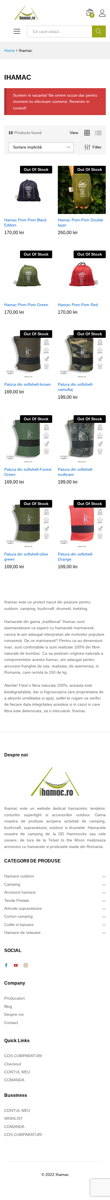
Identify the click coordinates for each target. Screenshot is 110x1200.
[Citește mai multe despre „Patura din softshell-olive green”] (27, 545)
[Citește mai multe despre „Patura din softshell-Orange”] (81, 545)
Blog (8, 1006)
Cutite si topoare (19, 924)
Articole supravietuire (23, 908)
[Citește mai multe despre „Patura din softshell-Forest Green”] (27, 460)
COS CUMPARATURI (23, 1055)
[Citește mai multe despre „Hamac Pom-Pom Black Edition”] (27, 210)
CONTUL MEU (17, 1072)
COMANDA (14, 1080)
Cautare (99, 31)
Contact (11, 1022)
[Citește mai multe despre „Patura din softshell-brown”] (27, 375)
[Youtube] (16, 965)
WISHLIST (13, 1118)
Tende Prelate (16, 900)
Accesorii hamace (20, 892)
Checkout (12, 1064)
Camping (12, 884)
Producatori (14, 998)
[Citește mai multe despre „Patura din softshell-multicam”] (81, 460)
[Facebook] (6, 965)
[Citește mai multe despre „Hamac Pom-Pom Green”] (27, 295)
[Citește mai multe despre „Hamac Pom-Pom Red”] (81, 295)
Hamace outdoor (19, 876)
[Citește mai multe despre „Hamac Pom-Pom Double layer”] (81, 210)
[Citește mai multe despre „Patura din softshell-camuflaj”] (81, 375)
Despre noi (14, 1014)
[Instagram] (26, 965)
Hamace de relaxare (22, 932)
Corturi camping (18, 916)
